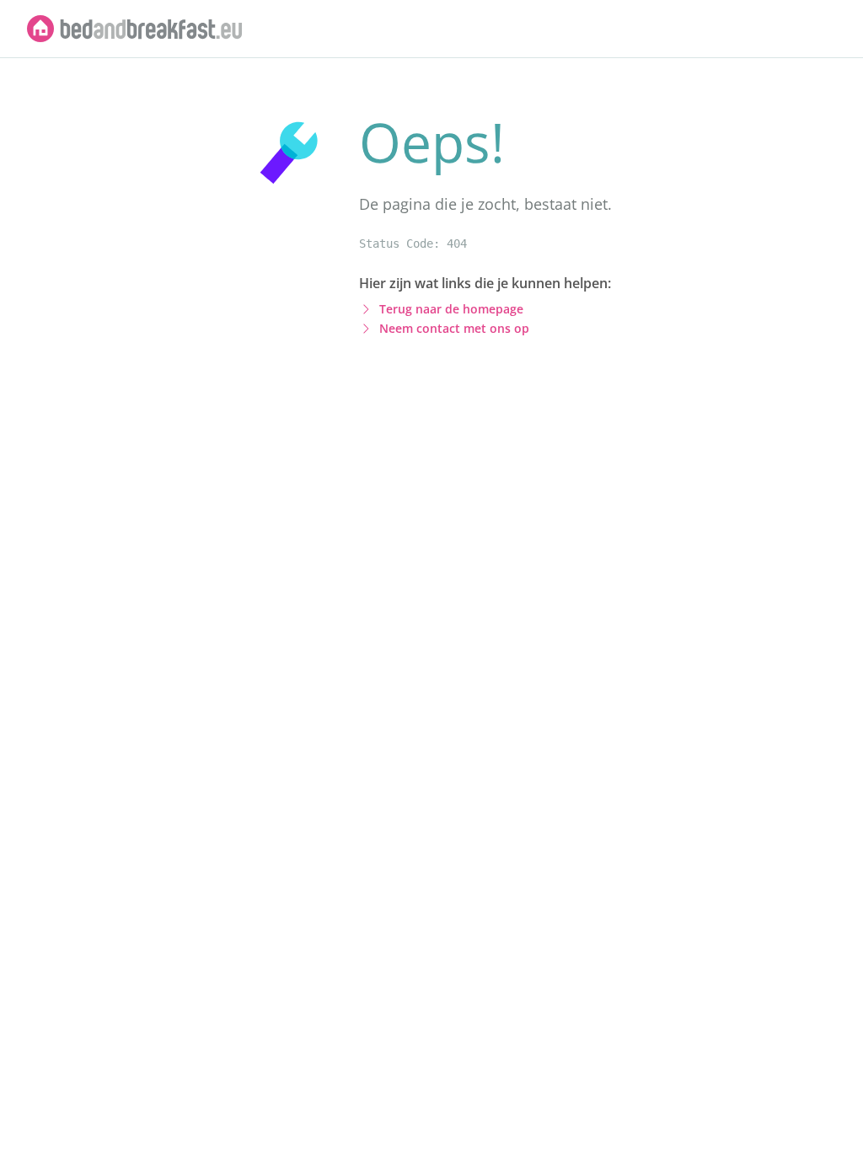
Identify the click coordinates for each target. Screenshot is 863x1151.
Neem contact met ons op (454, 328)
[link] (135, 28)
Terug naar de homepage (451, 309)
